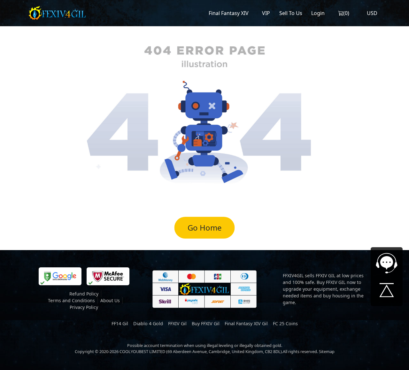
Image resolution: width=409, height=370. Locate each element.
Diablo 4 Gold (148, 323)
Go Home (205, 227)
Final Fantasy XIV (229, 13)
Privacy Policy (84, 307)
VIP (266, 13)
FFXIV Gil (177, 323)
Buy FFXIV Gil (206, 323)
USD (372, 13)
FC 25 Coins (285, 323)
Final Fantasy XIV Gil (246, 323)
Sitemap (327, 351)
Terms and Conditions (71, 300)
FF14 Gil (120, 323)
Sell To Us (290, 13)
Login (318, 13)
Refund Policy (83, 294)
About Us (110, 300)
